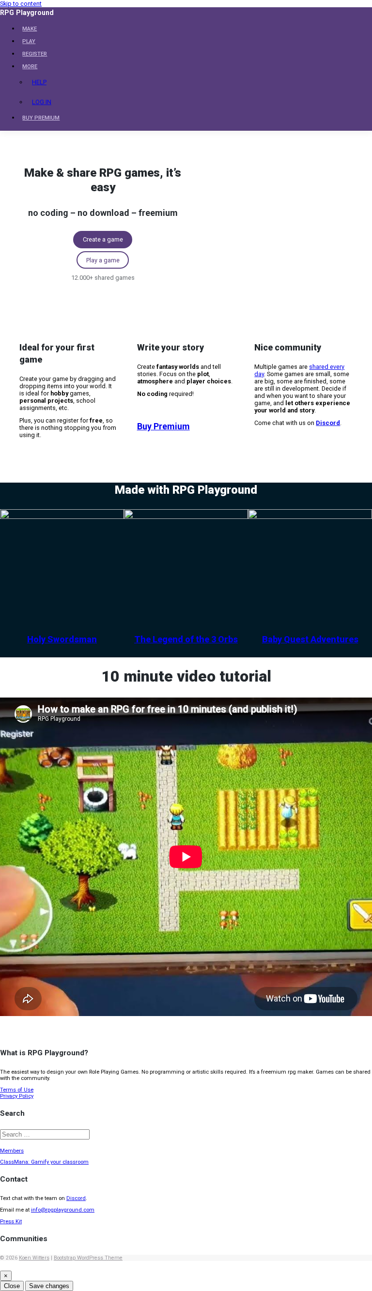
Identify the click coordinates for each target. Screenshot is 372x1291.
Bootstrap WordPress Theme (88, 1258)
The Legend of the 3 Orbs (186, 639)
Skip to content (21, 3)
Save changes (49, 1286)
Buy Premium (163, 426)
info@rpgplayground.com (62, 1210)
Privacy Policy (16, 1096)
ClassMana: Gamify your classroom (44, 1162)
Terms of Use (16, 1090)
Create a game (103, 239)
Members (12, 1151)
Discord (76, 1198)
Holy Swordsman (62, 639)
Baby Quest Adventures (310, 639)
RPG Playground (27, 12)
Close (12, 1286)
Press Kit (11, 1221)
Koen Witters (34, 1258)
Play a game (103, 260)
